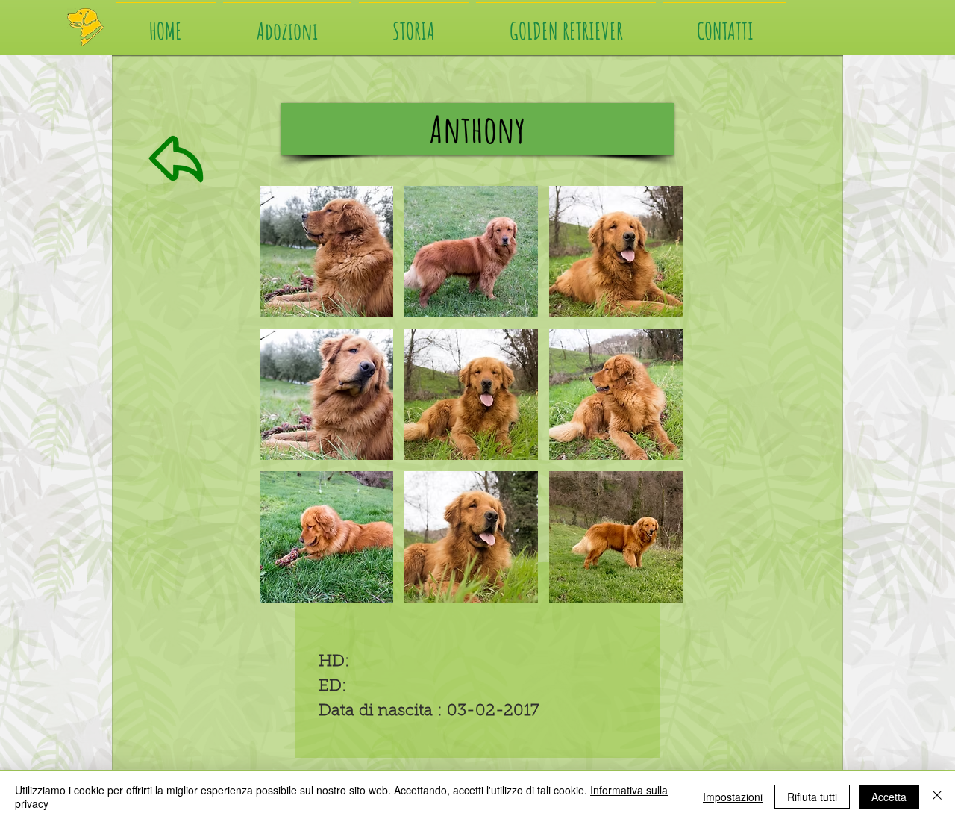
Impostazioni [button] (733, 796)
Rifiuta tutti (812, 796)
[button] (326, 251)
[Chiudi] (937, 796)
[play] (652, 590)
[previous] (291, 407)
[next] (651, 407)
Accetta (889, 796)
